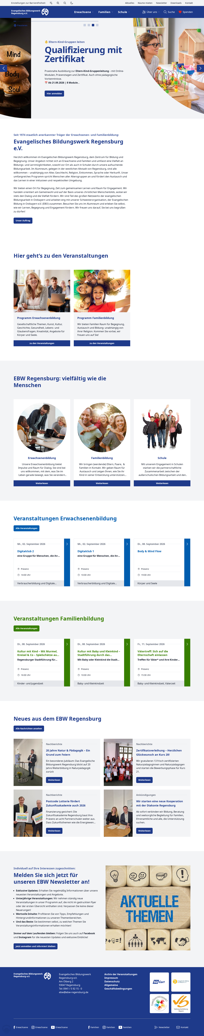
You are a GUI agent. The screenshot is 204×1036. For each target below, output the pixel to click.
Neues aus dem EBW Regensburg (57, 718)
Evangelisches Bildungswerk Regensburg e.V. (68, 145)
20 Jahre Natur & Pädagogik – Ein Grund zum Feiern (68, 752)
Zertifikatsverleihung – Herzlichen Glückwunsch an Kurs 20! (159, 752)
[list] (124, 981)
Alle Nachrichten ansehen (29, 728)
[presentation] (84, 25)
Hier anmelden (23, 93)
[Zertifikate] (170, 992)
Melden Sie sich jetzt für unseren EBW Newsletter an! (51, 878)
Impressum (111, 978)
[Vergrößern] (58, 3)
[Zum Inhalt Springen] (51, 3)
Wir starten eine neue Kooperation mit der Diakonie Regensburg (159, 803)
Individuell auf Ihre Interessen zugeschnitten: (44, 868)
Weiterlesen (42, 483)
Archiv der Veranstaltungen (120, 974)
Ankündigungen (146, 795)
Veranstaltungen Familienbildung (59, 618)
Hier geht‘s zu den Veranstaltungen (61, 255)
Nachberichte (54, 744)
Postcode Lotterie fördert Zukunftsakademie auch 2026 (65, 803)
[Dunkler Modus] (72, 3)
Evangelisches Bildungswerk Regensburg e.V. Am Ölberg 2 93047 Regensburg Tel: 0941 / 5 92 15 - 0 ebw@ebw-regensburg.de (75, 983)
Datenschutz (112, 981)
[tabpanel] (102, 68)
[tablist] (90, 25)
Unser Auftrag (23, 220)
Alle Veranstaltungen (26, 528)
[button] (6, 1029)
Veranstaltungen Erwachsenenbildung (65, 518)
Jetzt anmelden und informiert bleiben (35, 946)
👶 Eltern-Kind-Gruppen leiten (34, 42)
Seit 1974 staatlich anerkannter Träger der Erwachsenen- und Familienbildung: (66, 135)
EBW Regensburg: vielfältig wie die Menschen (60, 381)
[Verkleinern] (65, 3)
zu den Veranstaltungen (42, 343)
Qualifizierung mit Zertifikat (52, 54)
